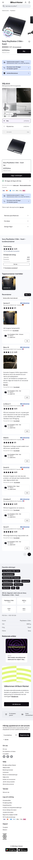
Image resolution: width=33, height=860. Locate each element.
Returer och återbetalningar (10, 774)
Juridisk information (8, 812)
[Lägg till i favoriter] (29, 41)
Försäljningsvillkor (7, 803)
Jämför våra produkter (9, 782)
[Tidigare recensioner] (25, 554)
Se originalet (16, 330)
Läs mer (22, 207)
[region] (16, 283)
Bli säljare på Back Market (9, 765)
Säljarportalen (6, 767)
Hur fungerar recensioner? (11, 268)
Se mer (5, 385)
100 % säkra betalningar (9, 817)
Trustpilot (5, 827)
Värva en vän (6, 792)
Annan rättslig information (9, 810)
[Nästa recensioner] (29, 554)
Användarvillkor (7, 800)
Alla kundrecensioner (8, 784)
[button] (8, 32)
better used (16, 185)
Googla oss (14, 696)
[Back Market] (16, 2)
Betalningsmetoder (8, 770)
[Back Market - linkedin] (4, 756)
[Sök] (3, 6)
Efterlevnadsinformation (25, 185)
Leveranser (6, 772)
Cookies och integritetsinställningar (12, 807)
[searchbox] (17, 6)
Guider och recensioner (9, 779)
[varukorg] (29, 2)
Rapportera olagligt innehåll (10, 814)
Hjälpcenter (6, 777)
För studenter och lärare (9, 751)
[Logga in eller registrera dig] (25, 2)
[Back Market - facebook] (7, 756)
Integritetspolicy (7, 805)
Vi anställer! (6, 754)
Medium (5, 830)
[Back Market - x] (11, 756)
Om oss (5, 749)
